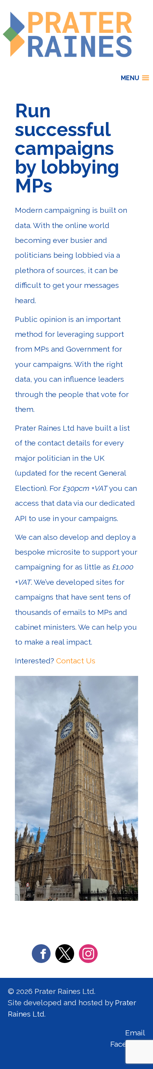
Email (135, 1032)
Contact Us (75, 660)
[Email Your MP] (68, 65)
